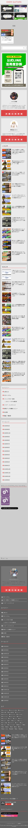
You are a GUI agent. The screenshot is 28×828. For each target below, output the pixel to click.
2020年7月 (7, 443)
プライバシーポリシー (11, 823)
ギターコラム (7, 395)
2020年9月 (7, 436)
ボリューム (14, 720)
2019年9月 (7, 480)
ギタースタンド (21, 710)
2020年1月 (7, 465)
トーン (10, 718)
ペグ (9, 720)
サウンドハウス (12, 714)
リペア (17, 722)
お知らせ (6, 391)
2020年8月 (7, 440)
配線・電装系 (7, 415)
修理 (24, 724)
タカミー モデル (12, 716)
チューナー (19, 716)
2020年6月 (7, 447)
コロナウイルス (5, 714)
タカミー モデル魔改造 (11, 401)
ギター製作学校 (11, 712)
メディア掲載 (5, 722)
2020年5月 (7, 451)
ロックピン (4, 724)
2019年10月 (7, 476)
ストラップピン (5, 716)
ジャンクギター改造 (9, 398)
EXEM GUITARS (14, 2)
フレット (15, 718)
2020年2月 (7, 462)
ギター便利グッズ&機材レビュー (11, 600)
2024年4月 (7, 425)
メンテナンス (11, 722)
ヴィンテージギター (12, 724)
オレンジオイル (5, 710)
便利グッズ (19, 724)
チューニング (5, 718)
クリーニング (18, 712)
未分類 (6, 412)
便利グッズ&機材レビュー (11, 408)
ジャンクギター (20, 714)
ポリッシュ (20, 720)
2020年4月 (7, 454)
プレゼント (4, 720)
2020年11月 (7, 433)
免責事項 (19, 823)
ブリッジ (20, 718)
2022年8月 (7, 429)
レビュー (22, 722)
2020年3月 (7, 458)
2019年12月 (7, 469)
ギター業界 (4, 712)
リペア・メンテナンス (10, 405)
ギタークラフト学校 (13, 710)
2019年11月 (7, 472)
